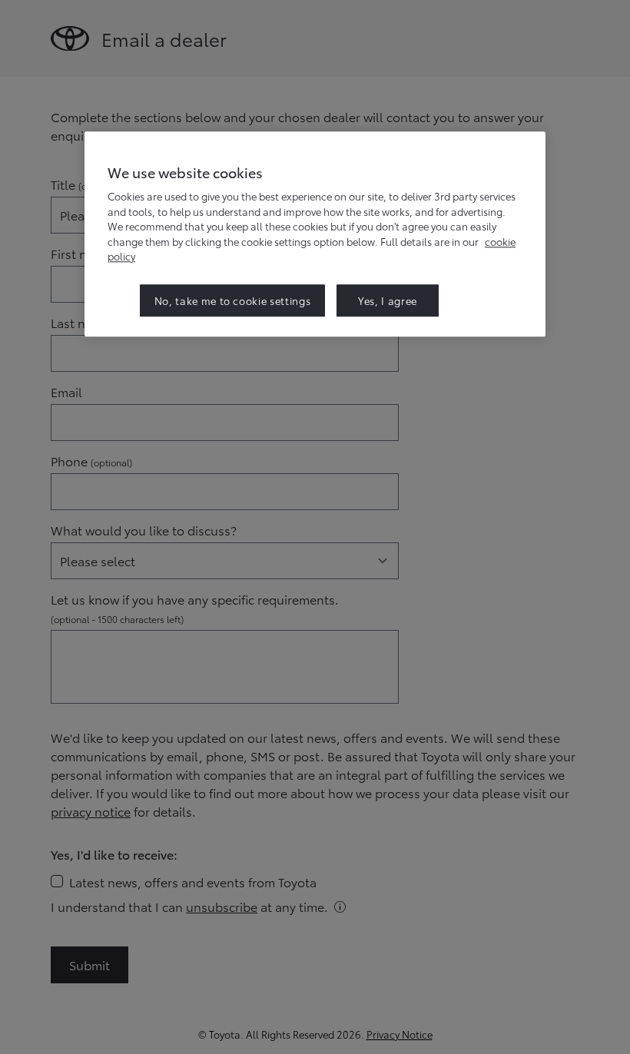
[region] (315, 233)
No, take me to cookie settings (232, 300)
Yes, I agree (387, 300)
